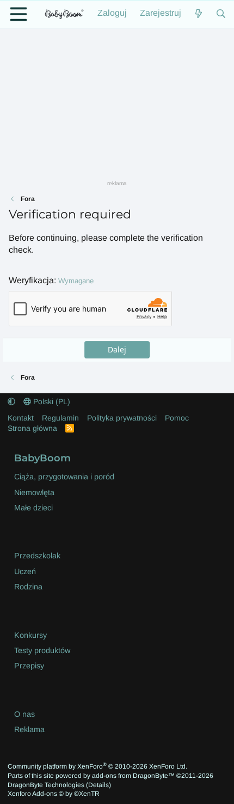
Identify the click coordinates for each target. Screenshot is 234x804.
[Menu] (18, 14)
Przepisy (29, 665)
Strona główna (32, 428)
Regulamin (60, 417)
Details (98, 785)
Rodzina (28, 586)
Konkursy (30, 635)
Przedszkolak (37, 555)
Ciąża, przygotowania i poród (64, 476)
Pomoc (177, 417)
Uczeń (25, 571)
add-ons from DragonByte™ (133, 775)
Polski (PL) (50, 401)
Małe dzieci (33, 507)
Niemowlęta (34, 492)
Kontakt (21, 417)
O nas (24, 714)
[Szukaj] (221, 14)
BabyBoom (42, 458)
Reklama (29, 729)
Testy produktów (42, 650)
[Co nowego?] (199, 14)
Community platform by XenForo (97, 766)
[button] (11, 401)
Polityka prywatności (122, 417)
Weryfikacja (31, 280)
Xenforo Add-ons (54, 793)
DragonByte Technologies (46, 785)
